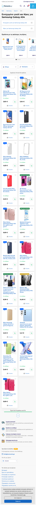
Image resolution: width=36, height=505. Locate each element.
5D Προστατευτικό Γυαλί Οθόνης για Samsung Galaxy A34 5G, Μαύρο (20, 48)
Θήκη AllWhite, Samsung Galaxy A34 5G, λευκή (26, 158)
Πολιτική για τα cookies (8, 481)
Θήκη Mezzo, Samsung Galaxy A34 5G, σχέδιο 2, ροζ (26, 257)
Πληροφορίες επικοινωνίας (8, 483)
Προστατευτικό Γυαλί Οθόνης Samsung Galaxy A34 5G (8, 48)
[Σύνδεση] (24, 6)
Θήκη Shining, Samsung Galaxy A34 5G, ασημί (9, 158)
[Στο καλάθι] (14, 101)
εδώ (24, 495)
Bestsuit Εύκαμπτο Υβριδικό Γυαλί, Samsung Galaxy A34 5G (26, 224)
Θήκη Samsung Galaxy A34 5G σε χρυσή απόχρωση (8, 324)
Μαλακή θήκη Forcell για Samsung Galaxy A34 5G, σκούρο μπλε (9, 257)
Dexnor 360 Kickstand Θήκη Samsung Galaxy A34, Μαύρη (26, 290)
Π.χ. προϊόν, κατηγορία (11, 19)
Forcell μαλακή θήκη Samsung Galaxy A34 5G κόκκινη (9, 190)
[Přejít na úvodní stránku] (7, 6)
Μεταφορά (4, 470)
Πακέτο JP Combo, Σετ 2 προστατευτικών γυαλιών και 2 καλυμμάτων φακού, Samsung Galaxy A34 (9, 290)
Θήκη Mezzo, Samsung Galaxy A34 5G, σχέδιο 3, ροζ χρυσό (9, 224)
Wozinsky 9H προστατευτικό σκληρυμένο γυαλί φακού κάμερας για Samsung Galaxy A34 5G (9, 359)
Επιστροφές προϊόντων (7, 476)
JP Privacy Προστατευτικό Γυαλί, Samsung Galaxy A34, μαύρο (26, 191)
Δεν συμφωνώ (18, 498)
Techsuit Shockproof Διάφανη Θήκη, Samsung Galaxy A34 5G (26, 358)
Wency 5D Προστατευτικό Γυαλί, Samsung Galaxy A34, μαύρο (9, 93)
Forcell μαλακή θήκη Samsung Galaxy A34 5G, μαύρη (26, 126)
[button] (21, 6)
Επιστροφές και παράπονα (8, 474)
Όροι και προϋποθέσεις (8, 472)
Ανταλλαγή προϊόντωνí (8, 479)
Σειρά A (16, 10)
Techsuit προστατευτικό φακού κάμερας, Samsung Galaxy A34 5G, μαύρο (26, 325)
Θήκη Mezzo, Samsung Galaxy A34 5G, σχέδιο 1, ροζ (9, 394)
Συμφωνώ (17, 501)
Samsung (8, 10)
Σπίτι (3, 10)
